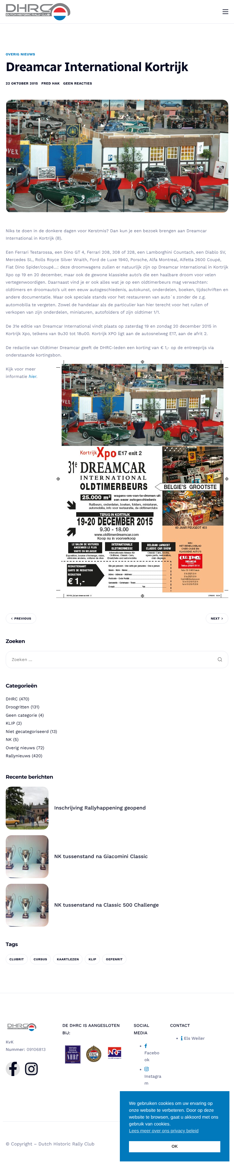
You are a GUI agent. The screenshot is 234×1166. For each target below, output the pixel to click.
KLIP (10, 723)
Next (215, 618)
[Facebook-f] (13, 1069)
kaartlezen (68, 959)
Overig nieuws (20, 54)
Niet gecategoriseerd (27, 731)
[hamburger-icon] (225, 11)
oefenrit (114, 959)
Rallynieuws (18, 755)
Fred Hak (50, 83)
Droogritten (17, 707)
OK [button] (175, 1146)
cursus (40, 959)
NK (9, 739)
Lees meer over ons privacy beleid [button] (164, 1131)
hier (33, 376)
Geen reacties (77, 83)
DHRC (12, 699)
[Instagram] (31, 1069)
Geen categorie (21, 715)
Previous (22, 618)
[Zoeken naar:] (117, 660)
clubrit (16, 959)
